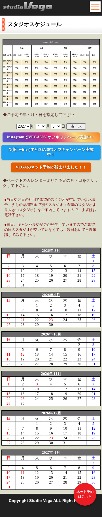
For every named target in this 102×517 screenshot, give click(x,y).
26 (51, 280)
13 (65, 271)
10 (23, 271)
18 (37, 275)
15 (93, 271)
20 (65, 275)
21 (79, 275)
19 (51, 275)
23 (8, 280)
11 (37, 271)
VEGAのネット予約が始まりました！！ (51, 167)
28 (79, 280)
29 (93, 280)
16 (8, 275)
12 (51, 271)
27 (65, 280)
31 (23, 285)
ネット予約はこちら (85, 494)
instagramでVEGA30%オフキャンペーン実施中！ (51, 137)
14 (79, 271)
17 (23, 275)
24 (23, 280)
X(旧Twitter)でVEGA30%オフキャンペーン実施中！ (51, 152)
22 (93, 275)
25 (37, 280)
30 (8, 285)
